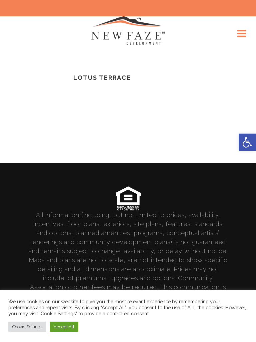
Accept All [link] (64, 326)
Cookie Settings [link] (27, 326)
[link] (247, 142)
